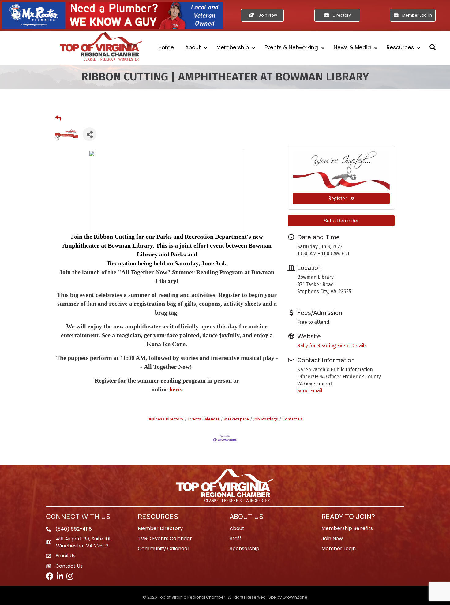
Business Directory (165, 419)
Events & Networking (291, 47)
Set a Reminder (341, 221)
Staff (235, 538)
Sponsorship (244, 548)
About (193, 47)
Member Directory (160, 528)
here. (175, 389)
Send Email (309, 391)
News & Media (352, 47)
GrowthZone (295, 597)
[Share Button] (89, 134)
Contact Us (293, 419)
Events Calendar (203, 419)
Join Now (332, 538)
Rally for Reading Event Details (332, 346)
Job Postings (265, 419)
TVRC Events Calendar (165, 538)
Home (166, 47)
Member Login (338, 548)
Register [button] (337, 198)
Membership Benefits (347, 528)
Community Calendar (163, 548)
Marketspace (236, 419)
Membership (232, 47)
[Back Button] (58, 118)
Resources (400, 47)
